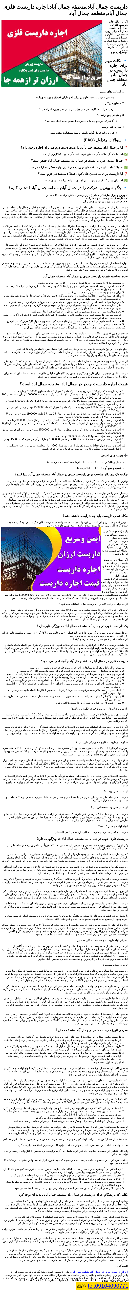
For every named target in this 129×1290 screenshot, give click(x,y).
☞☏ (102, 1286)
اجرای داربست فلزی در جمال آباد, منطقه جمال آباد (99, 1271)
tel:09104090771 (108, 1286)
